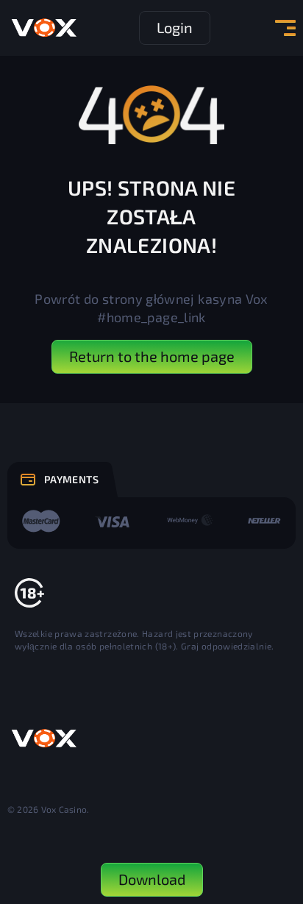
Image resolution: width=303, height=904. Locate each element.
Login (175, 27)
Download (151, 879)
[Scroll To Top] (278, 812)
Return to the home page (152, 356)
